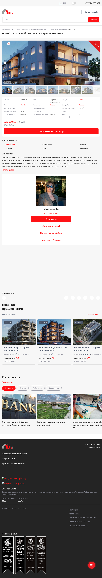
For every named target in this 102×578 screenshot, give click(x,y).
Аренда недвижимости (13, 463)
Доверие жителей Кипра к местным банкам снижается (16, 424)
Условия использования (79, 522)
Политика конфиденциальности (82, 518)
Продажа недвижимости (31, 29)
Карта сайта (74, 514)
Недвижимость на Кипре (11, 29)
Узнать (52, 105)
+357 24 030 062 (92, 3)
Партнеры (73, 510)
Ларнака (44, 29)
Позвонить (51, 219)
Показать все (92, 314)
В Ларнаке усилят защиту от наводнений (51, 424)
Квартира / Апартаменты (58, 29)
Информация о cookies (78, 526)
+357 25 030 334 (92, 444)
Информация (8, 458)
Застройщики (10, 145)
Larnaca (81, 100)
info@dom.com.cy (94, 447)
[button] (97, 62)
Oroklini (23, 105)
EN (64, 3)
